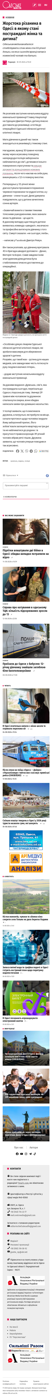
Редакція (11, 62)
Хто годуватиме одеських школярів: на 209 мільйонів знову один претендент (24, 1096)
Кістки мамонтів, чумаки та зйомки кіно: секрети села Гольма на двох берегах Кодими (25, 918)
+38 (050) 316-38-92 (18, 1248)
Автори (34, 1147)
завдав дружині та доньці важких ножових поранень (22, 169)
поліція (27, 461)
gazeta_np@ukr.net (18, 1252)
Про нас (18, 1147)
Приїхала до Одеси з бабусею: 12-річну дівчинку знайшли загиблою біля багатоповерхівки (24, 667)
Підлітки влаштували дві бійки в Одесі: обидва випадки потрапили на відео (26, 554)
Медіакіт (14, 1241)
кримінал (14, 461)
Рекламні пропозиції (19, 1244)
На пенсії (14, 1327)
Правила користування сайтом (41, 1382)
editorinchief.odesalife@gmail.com (25, 1226)
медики (21, 461)
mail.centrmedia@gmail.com (22, 1215)
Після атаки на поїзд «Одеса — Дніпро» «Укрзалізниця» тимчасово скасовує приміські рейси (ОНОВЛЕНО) (26, 773)
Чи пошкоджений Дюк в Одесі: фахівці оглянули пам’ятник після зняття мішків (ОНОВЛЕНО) (24, 1057)
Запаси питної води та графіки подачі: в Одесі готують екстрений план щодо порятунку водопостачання (25, 970)
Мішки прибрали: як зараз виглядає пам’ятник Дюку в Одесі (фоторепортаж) (25, 1133)
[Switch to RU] (46, 5)
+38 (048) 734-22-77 (18, 1212)
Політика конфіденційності (9, 1382)
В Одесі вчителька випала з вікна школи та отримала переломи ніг (24, 727)
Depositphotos (16, 1333)
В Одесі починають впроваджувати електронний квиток (20, 1019)
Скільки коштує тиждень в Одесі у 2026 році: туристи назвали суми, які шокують (24, 822)
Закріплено (34, 5)
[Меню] (40, 5)
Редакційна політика (24, 1382)
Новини (10, 17)
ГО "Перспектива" (18, 1337)
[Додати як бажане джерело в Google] (44, 451)
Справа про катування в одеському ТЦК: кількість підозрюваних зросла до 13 (25, 611)
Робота (13, 1330)
